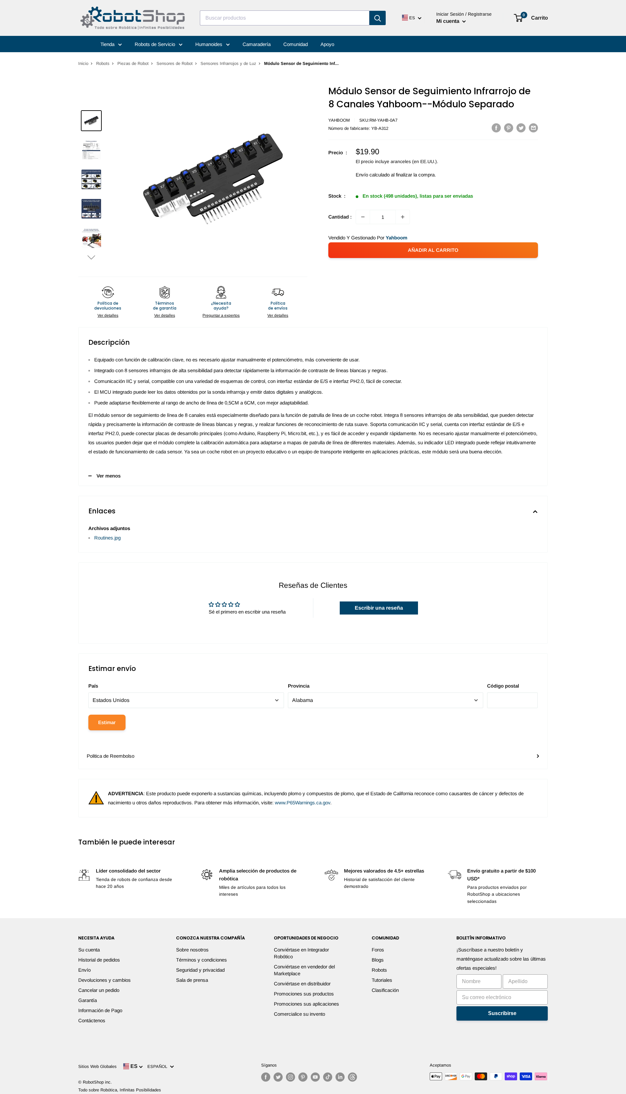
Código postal (503, 686)
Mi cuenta (448, 21)
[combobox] (284, 17)
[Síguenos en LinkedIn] (340, 1077)
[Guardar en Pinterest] (508, 127)
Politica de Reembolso (110, 756)
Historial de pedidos (99, 960)
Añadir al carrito (433, 250)
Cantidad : (340, 217)
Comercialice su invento (299, 1014)
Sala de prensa (192, 980)
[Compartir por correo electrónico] (533, 127)
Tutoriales (382, 980)
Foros (378, 949)
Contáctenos (91, 1020)
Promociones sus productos (304, 993)
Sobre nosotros (192, 949)
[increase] (403, 217)
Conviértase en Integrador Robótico (301, 953)
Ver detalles (107, 315)
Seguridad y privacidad (200, 970)
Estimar (107, 722)
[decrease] (363, 217)
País (93, 686)
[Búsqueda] (377, 18)
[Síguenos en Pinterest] (302, 1077)
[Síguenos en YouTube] (315, 1077)
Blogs (378, 960)
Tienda (108, 44)
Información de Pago (100, 1010)
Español (158, 1066)
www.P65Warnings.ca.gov (302, 802)
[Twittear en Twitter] (521, 127)
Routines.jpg (107, 537)
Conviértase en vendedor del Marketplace (304, 970)
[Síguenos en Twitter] (278, 1077)
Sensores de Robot (174, 63)
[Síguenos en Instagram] (290, 1077)
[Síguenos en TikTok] (327, 1077)
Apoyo (327, 44)
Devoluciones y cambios (104, 980)
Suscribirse (502, 1013)
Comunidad (295, 44)
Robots (103, 63)
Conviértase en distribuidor (302, 983)
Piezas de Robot (133, 63)
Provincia (298, 686)
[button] (91, 257)
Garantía (87, 1000)
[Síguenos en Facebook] (265, 1077)
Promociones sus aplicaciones (306, 1004)
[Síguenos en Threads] (352, 1077)
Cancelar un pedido (98, 990)
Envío (84, 970)
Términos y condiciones (201, 960)
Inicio (83, 63)
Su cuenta (89, 949)
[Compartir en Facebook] (496, 127)
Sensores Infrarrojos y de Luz (228, 63)
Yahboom (339, 120)
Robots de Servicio (155, 44)
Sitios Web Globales (97, 1066)
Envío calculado (373, 174)
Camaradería (257, 44)
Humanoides (209, 44)
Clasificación (385, 990)
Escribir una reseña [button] (379, 608)
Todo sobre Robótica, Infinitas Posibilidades (119, 1089)
